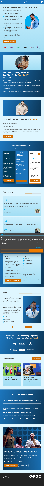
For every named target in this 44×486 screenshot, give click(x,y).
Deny (8, 250)
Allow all (36, 250)
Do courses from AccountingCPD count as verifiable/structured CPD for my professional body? (21, 401)
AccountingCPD (22, 2)
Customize (21, 250)
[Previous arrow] (36, 280)
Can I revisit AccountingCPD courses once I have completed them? (19, 415)
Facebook (37, 476)
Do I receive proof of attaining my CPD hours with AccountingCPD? (19, 418)
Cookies (10, 483)
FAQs (14, 483)
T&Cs (4, 483)
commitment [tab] (37, 292)
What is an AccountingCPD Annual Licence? (13, 405)
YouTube (40, 476)
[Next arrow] (38, 280)
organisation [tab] (37, 192)
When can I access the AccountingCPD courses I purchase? (17, 412)
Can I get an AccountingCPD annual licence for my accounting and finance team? (20, 408)
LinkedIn (33, 476)
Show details (38, 247)
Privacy (7, 483)
